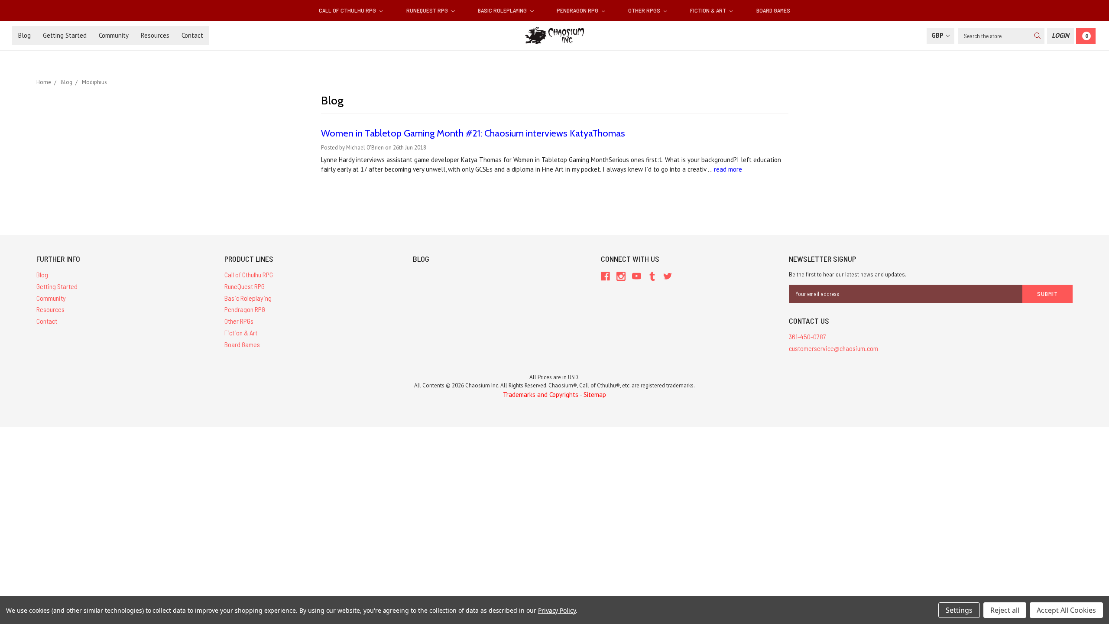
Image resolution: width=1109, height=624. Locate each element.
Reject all (1004, 610)
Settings (959, 610)
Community (114, 35)
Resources (155, 35)
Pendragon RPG (578, 10)
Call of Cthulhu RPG (348, 10)
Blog (24, 35)
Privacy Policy (557, 610)
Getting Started (65, 35)
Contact (192, 35)
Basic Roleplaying (503, 10)
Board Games (773, 10)
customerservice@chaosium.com (833, 348)
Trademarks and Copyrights (540, 394)
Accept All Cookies (1066, 610)
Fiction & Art (708, 10)
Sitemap (595, 394)
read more (728, 169)
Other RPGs (645, 10)
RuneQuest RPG (427, 10)
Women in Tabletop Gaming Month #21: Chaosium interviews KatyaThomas (473, 133)
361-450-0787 (807, 336)
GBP (938, 35)
